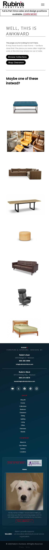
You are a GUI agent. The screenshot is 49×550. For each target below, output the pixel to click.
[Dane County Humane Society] (34, 463)
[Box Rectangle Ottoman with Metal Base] (25, 107)
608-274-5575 (24, 378)
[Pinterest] (30, 388)
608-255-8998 (24, 361)
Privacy (21, 547)
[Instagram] (36, 388)
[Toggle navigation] (42, 4)
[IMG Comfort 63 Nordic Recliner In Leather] (25, 141)
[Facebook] (24, 388)
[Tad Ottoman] (25, 235)
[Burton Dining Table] (25, 205)
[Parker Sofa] (25, 266)
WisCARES (8, 534)
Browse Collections (17, 57)
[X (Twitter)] (18, 388)
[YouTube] (12, 388)
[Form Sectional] (25, 174)
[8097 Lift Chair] (25, 297)
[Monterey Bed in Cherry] (25, 328)
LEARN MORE (30, 14)
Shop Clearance (16, 62)
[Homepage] (13, 4)
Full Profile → (25, 521)
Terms (28, 547)
